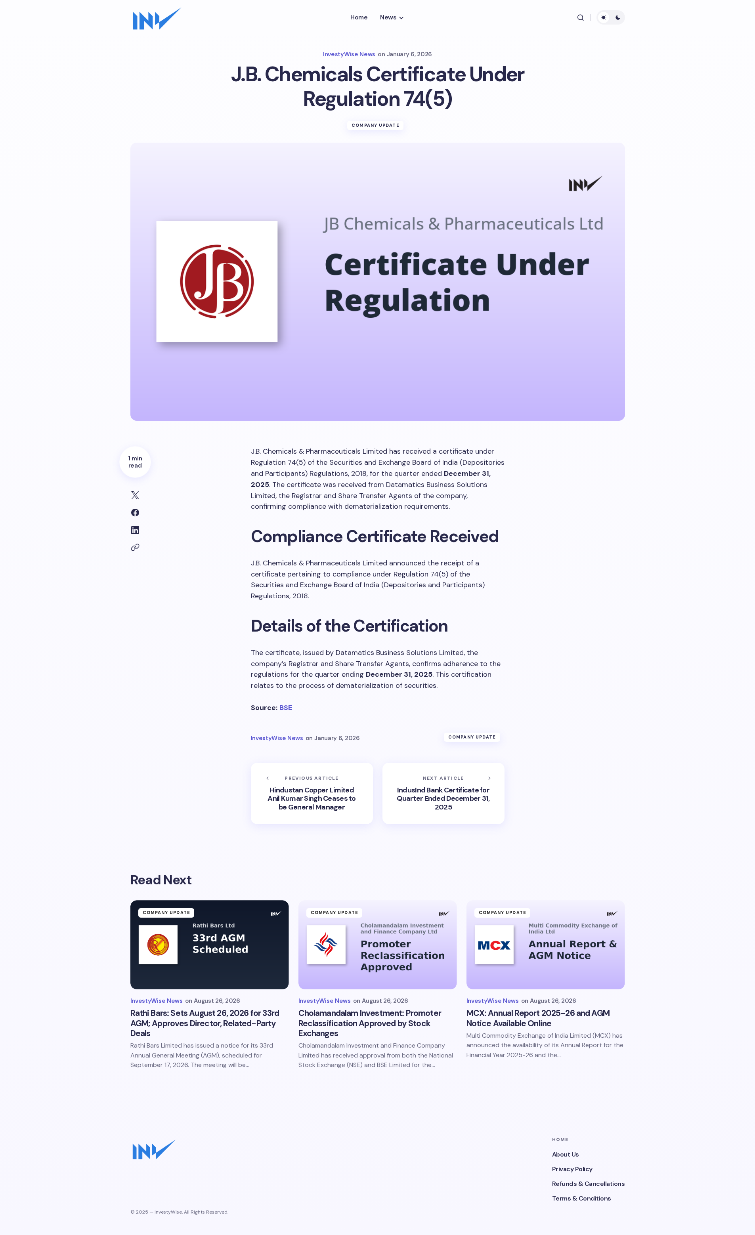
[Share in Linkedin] (135, 530)
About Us (565, 1154)
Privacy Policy (572, 1169)
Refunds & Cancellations (588, 1184)
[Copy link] (135, 547)
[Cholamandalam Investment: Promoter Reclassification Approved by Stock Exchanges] (377, 944)
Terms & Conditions (581, 1198)
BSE (285, 707)
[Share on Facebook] (135, 512)
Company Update (375, 125)
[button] (580, 17)
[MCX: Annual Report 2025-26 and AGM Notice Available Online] (545, 944)
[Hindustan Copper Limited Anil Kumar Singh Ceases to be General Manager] (312, 793)
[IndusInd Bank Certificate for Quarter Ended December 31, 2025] (443, 793)
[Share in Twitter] (135, 495)
